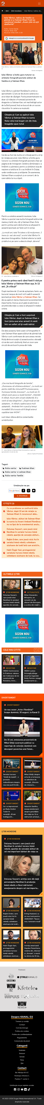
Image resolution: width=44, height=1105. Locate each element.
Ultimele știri (11, 574)
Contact (22, 1025)
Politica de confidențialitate (22, 1034)
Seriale (22, 1057)
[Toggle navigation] (39, 3)
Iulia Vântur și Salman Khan (24, 297)
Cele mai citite (12, 649)
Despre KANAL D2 (22, 1017)
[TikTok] (29, 1089)
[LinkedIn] (25, 1089)
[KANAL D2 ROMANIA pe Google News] (14, 490)
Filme (22, 1060)
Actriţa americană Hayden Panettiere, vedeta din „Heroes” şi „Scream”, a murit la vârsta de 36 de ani (32, 952)
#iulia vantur (10, 468)
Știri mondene (9, 831)
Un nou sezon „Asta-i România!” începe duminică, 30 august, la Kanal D (21, 711)
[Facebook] (15, 1089)
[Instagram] (18, 1089)
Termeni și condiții (22, 1021)
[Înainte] (40, 650)
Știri (22, 1063)
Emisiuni (22, 1053)
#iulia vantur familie (14, 475)
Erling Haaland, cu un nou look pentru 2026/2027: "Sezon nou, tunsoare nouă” (32, 918)
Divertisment (9, 697)
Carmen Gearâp (13, 29)
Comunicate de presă (22, 1041)
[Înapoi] (35, 650)
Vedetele (22, 1050)
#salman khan (27, 468)
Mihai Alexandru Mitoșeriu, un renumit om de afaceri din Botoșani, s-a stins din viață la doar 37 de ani (32, 601)
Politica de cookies (22, 1031)
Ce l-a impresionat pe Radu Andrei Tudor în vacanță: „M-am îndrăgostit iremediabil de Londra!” (10, 814)
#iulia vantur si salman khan (18, 472)
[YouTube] (22, 1089)
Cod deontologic (22, 1028)
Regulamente (22, 1038)
